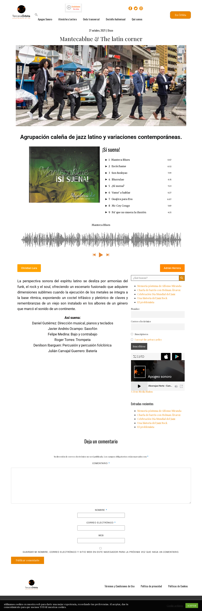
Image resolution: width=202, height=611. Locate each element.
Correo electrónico (141, 321)
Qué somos (137, 19)
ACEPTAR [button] (191, 605)
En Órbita (180, 15)
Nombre (135, 308)
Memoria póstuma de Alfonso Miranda (159, 286)
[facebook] (130, 8)
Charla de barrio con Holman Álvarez (158, 290)
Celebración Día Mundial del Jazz (156, 294)
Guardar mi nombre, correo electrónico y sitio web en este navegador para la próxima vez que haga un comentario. (101, 551)
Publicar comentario (27, 560)
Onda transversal (91, 19)
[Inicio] (31, 584)
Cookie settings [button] (175, 605)
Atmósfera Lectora (67, 19)
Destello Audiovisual (115, 19)
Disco (110, 30)
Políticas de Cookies (178, 586)
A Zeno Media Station (142, 391)
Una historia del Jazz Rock (152, 298)
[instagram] (141, 8)
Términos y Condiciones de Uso (119, 586)
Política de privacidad (151, 586)
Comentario (101, 463)
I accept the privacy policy (148, 339)
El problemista (145, 302)
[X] (136, 8)
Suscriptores (141, 334)
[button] (36, 15)
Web (101, 535)
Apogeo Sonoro (45, 19)
